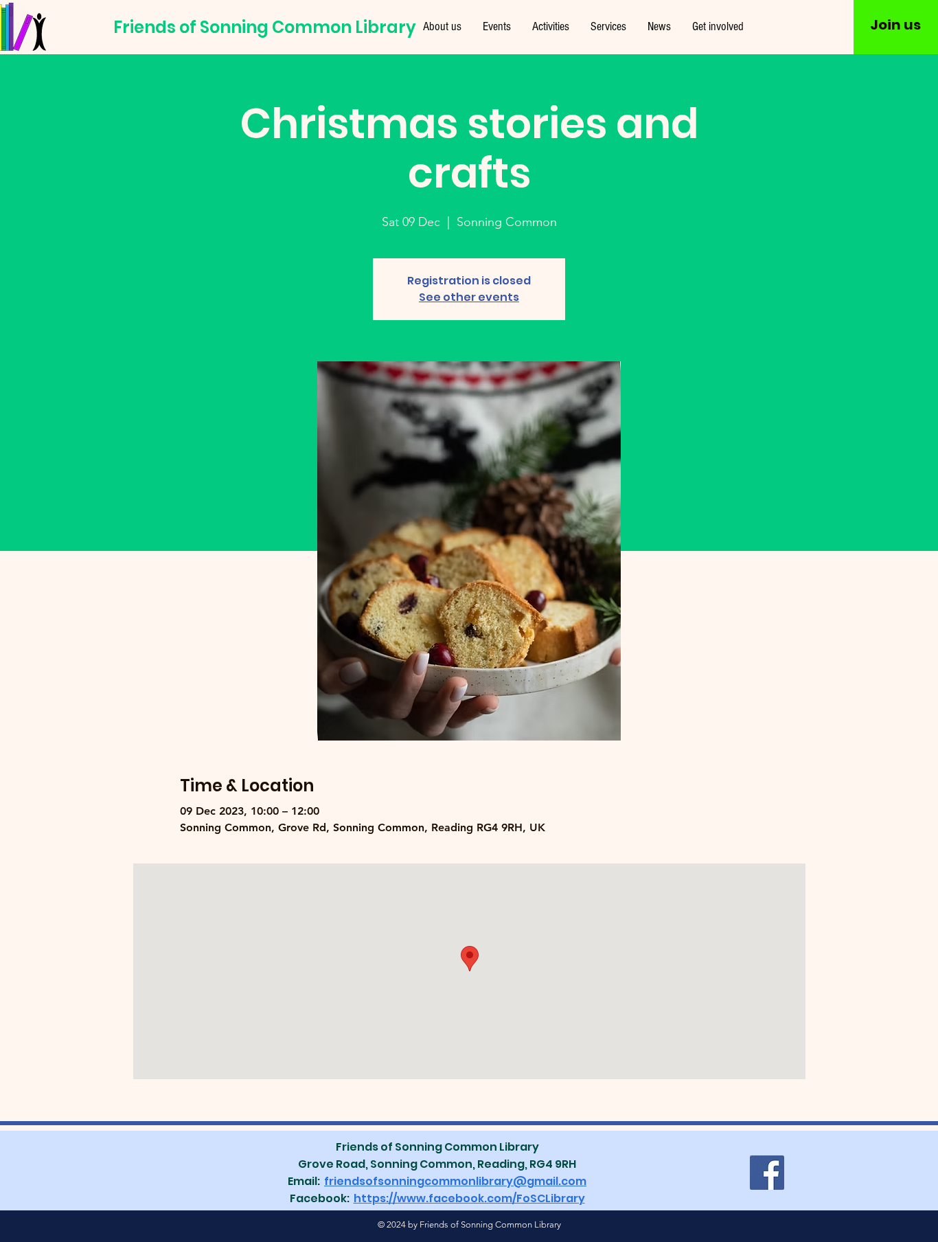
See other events (469, 297)
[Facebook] (767, 1172)
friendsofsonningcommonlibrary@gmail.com (455, 1181)
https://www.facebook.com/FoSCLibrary (469, 1198)
